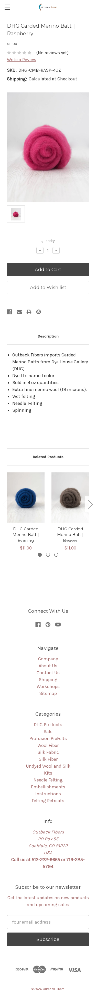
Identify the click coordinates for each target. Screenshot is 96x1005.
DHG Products (48, 724)
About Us (48, 666)
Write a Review (21, 59)
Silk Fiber (48, 759)
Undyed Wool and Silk (48, 766)
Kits (48, 773)
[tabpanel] (26, 512)
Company (48, 659)
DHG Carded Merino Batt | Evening (26, 534)
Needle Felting (48, 780)
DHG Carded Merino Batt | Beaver (70, 534)
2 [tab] (48, 555)
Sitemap (48, 693)
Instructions (48, 794)
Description (48, 336)
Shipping (48, 679)
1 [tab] (40, 555)
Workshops (48, 686)
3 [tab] (56, 555)
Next (90, 504)
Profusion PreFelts (48, 738)
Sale (48, 731)
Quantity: (48, 241)
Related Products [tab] (48, 456)
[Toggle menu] (7, 7)
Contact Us (48, 672)
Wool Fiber (48, 745)
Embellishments (48, 787)
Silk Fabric (48, 752)
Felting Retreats (48, 800)
